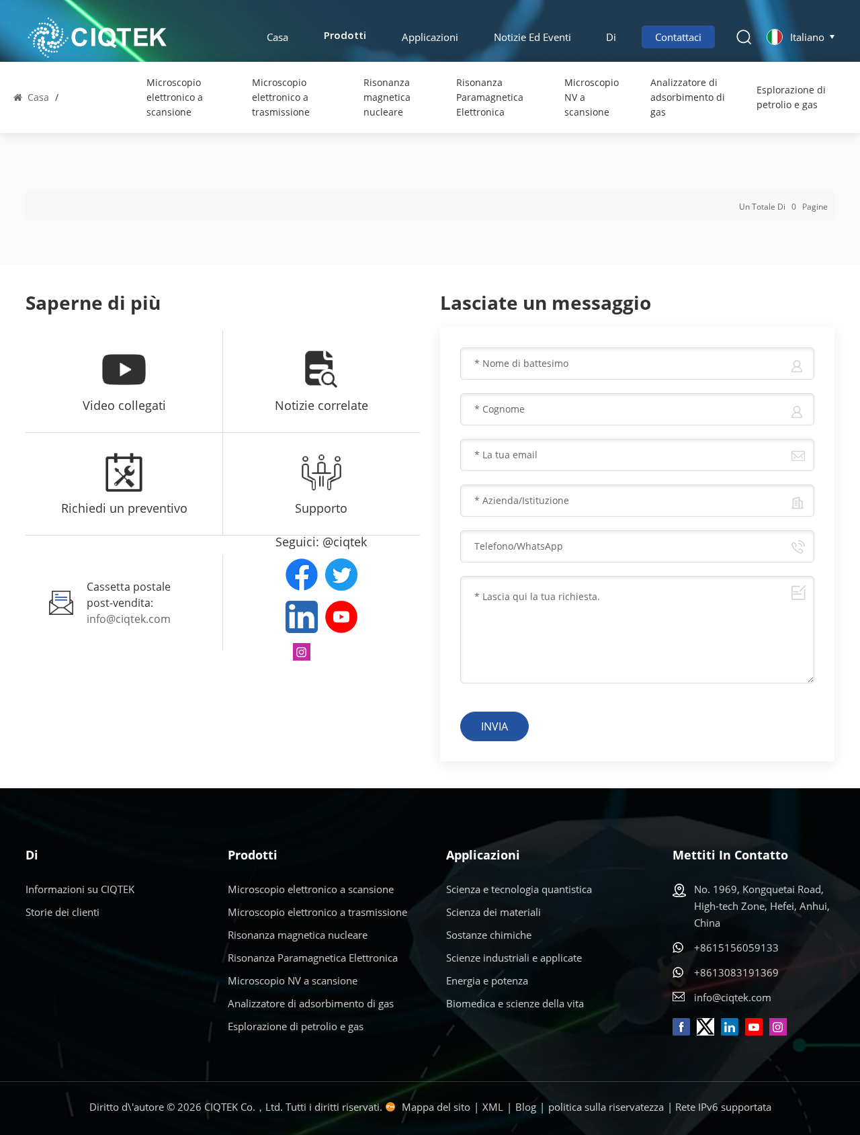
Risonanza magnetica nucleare (387, 97)
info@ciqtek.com (129, 619)
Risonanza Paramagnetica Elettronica (489, 97)
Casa (277, 37)
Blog (525, 1106)
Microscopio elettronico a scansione (174, 97)
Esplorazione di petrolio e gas (791, 97)
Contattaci (678, 37)
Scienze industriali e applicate (514, 957)
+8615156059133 (736, 947)
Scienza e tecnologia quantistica (519, 889)
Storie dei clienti (62, 912)
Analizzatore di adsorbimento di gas (687, 97)
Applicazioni (430, 37)
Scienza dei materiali (493, 912)
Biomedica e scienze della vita (515, 1003)
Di (611, 37)
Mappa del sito (436, 1106)
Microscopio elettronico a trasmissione (281, 97)
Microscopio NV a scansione (591, 97)
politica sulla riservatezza (606, 1106)
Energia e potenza (487, 980)
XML (492, 1106)
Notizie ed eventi (532, 37)
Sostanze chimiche (488, 934)
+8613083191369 (736, 972)
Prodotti (345, 37)
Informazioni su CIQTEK (80, 889)
